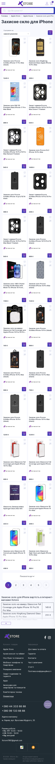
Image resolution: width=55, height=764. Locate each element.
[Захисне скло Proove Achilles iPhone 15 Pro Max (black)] (14, 359)
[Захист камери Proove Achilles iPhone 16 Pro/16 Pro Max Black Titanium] (14, 225)
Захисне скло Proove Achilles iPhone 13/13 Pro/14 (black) (40, 241)
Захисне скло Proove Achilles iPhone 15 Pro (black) (40, 329)
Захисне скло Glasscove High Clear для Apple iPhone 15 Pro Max (40, 553)
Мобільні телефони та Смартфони (13, 663)
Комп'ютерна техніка (12, 692)
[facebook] (45, 637)
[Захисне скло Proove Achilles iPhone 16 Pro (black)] (14, 403)
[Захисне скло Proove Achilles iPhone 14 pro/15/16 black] (14, 180)
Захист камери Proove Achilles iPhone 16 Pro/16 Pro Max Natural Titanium (14, 152)
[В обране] (24, 39)
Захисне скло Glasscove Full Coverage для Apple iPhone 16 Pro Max (14, 464)
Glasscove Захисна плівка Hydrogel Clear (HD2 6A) (13, 508)
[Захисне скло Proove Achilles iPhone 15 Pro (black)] (40, 314)
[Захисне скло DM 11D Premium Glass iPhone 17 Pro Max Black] (14, 91)
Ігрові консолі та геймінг (14, 654)
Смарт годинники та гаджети (12, 675)
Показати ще (27, 576)
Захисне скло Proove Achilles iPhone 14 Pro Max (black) (39, 374)
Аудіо (5, 681)
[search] (4, 10)
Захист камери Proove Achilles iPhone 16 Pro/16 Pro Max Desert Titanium (40, 107)
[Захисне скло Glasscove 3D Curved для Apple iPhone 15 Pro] (14, 537)
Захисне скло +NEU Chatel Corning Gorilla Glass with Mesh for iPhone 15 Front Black (13, 285)
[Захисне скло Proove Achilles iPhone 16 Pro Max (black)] (40, 403)
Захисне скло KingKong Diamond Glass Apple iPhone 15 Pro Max (40, 63)
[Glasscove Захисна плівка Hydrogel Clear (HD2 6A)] (14, 492)
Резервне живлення (12, 669)
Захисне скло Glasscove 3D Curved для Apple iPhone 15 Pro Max (40, 508)
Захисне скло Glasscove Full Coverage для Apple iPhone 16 (40, 464)
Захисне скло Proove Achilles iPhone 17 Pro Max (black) (13, 63)
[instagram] (49, 637)
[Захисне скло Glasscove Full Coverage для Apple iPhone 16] (40, 448)
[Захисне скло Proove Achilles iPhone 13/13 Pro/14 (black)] (40, 225)
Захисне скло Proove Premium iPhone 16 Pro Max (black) (39, 285)
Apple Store (8, 649)
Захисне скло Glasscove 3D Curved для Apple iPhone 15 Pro (14, 553)
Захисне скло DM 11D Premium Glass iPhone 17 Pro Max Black (14, 107)
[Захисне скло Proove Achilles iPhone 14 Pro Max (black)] (40, 359)
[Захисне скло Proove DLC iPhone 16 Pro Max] (40, 136)
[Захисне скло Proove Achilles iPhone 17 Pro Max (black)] (14, 47)
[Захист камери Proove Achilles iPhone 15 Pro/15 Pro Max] (40, 180)
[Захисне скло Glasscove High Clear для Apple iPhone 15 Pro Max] (40, 537)
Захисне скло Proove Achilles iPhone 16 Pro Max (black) (39, 419)
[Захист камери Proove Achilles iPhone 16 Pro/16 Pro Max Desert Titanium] (40, 91)
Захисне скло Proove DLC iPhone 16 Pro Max (39, 151)
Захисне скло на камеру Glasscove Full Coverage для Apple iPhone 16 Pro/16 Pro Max (14, 330)
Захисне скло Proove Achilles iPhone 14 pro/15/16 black (14, 196)
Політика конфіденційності (33, 759)
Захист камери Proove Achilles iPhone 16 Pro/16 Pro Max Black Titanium (14, 241)
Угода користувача (30, 757)
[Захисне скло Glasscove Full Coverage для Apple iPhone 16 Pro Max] (14, 448)
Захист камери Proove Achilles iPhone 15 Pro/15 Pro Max (40, 196)
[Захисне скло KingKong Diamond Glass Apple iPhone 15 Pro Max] (40, 47)
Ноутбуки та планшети (13, 658)
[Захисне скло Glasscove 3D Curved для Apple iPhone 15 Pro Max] (40, 492)
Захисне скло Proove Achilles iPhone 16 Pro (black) (11, 419)
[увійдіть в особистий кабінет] (46, 3)
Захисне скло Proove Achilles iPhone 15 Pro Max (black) (13, 374)
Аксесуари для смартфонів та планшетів (14, 686)
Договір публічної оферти (33, 761)
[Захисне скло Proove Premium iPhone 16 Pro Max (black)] (40, 269)
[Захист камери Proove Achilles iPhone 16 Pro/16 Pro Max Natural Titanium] (14, 136)
